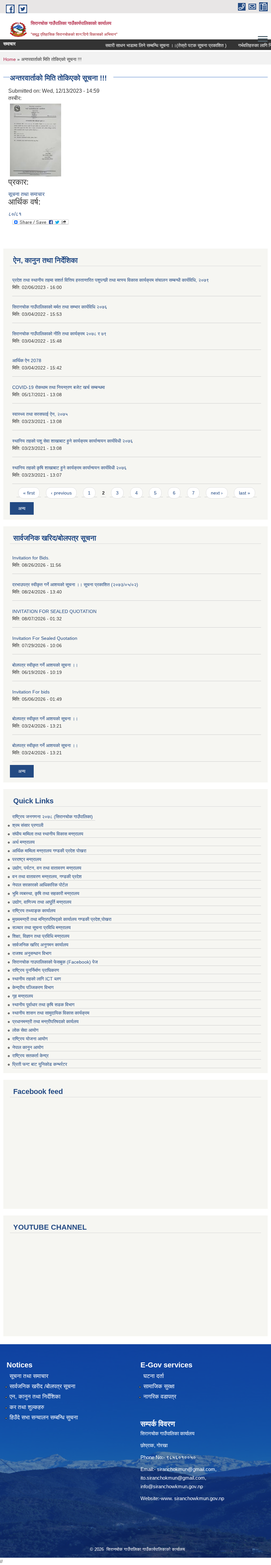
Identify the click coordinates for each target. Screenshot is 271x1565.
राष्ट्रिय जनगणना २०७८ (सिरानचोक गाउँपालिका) (52, 816)
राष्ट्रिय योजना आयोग (30, 1038)
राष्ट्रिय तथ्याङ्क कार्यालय (34, 910)
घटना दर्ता (153, 1376)
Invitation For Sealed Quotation (44, 638)
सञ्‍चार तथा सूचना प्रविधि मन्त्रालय (41, 927)
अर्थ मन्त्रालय (23, 842)
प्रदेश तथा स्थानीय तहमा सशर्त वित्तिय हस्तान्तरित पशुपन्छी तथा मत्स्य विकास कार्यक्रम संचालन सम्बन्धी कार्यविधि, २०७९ (110, 280)
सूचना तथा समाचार (26, 194)
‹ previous (61, 493)
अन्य (21, 508)
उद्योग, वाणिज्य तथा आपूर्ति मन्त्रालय (41, 902)
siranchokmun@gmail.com (186, 1469)
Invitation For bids (31, 691)
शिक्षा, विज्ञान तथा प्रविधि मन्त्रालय (40, 936)
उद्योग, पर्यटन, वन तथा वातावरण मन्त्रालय (46, 868)
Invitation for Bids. (31, 557)
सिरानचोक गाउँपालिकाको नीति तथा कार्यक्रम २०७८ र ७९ (59, 333)
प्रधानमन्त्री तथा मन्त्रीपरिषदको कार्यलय (45, 1021)
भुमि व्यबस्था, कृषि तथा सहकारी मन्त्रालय (45, 893)
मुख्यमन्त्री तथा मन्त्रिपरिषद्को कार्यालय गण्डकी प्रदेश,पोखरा (61, 919)
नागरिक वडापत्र (159, 1397)
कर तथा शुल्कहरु (27, 1407)
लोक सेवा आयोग (25, 1030)
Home (9, 59)
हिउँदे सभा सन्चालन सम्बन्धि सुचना (44, 1417)
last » (244, 493)
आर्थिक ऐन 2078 (26, 360)
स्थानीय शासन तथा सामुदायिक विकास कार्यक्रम (50, 1013)
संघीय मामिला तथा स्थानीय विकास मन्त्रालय (47, 833)
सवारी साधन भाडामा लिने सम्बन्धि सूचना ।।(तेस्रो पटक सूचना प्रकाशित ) (155, 45)
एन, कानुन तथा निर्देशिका (35, 1397)
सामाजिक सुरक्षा (158, 1386)
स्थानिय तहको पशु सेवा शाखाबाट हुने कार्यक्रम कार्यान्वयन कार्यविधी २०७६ (72, 441)
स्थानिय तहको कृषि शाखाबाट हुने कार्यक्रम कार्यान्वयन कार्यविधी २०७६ (69, 467)
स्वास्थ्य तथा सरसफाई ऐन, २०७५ (40, 414)
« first (29, 493)
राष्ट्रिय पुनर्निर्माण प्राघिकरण (35, 970)
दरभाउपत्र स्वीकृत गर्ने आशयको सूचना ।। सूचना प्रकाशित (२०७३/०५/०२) (75, 584)
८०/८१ (14, 214)
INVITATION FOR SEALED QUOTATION (54, 611)
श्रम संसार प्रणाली (27, 825)
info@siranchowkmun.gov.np (171, 1486)
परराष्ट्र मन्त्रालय (26, 859)
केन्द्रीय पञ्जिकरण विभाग (33, 987)
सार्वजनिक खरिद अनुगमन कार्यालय (40, 944)
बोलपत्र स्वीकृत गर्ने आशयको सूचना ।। (45, 665)
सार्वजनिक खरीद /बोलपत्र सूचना (42, 1386)
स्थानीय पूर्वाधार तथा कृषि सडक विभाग (43, 1004)
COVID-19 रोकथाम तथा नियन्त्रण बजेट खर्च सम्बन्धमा (58, 387)
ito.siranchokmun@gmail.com (172, 1478)
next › (217, 493)
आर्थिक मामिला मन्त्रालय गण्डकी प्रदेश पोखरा (49, 850)
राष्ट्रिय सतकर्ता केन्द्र (30, 1055)
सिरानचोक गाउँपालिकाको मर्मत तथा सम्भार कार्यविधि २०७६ (59, 306)
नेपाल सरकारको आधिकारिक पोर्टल (40, 884)
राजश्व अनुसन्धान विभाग (31, 953)
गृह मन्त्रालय (22, 996)
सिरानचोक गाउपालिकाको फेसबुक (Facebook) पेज (55, 962)
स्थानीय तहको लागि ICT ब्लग (36, 978)
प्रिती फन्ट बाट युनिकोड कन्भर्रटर (39, 1064)
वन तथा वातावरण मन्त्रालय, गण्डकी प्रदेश (47, 876)
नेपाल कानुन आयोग (27, 1047)
